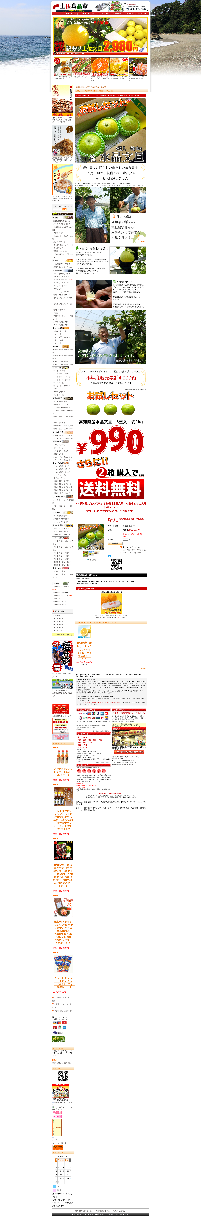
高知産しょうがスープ (61, 283)
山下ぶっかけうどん (61, 522)
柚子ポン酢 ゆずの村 (61, 386)
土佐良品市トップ (82, 87)
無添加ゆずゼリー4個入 (62, 565)
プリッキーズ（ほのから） (63, 380)
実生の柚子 (57, 389)
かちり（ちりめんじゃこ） (63, 460)
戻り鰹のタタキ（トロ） (62, 224)
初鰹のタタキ (58, 233)
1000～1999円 (58, 618)
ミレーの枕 (57, 343)
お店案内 (122, 1211)
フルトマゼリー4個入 (61, 556)
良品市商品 (95, 87)
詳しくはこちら (94, 704)
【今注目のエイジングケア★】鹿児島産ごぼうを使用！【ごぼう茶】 (62, 120)
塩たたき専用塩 (59, 242)
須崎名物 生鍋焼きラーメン (63, 519)
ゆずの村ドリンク (60, 478)
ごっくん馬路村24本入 (61, 472)
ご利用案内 (104, 13)
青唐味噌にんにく (60, 310)
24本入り (59, 292)
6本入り (67, 292)
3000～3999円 (58, 624)
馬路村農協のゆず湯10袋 (62, 487)
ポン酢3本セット (59, 395)
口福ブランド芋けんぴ (61, 361)
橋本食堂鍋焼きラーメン (62, 516)
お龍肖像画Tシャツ (63, 407)
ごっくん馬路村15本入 (61, 469)
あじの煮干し (58, 448)
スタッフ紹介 (136, 757)
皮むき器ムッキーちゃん (62, 267)
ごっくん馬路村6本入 (61, 466)
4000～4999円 (58, 627)
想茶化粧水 (57, 598)
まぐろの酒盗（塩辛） (61, 325)
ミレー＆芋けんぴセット (62, 337)
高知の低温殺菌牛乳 (61, 531)
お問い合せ (117, 13)
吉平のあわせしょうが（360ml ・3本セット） (64, 772)
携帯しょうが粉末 (60, 286)
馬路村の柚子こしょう (61, 493)
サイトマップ (143, 13)
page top (143, 669)
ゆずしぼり (57, 289)
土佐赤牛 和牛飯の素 (61, 276)
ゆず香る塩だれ (59, 392)
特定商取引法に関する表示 (108, 1211)
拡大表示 (93, 560)
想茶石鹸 (56, 592)
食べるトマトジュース (61, 571)
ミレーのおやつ (59, 340)
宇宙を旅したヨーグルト (62, 534)
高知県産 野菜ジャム (61, 280)
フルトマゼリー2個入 (61, 559)
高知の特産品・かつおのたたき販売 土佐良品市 (112, 3)
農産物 (103, 87)
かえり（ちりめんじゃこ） (63, 457)
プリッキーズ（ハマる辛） (63, 377)
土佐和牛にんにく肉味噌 (62, 435)
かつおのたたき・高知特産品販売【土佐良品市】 (99, 1214)
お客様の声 (129, 13)
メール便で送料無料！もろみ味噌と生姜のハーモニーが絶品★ (62, 198)
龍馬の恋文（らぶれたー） (63, 429)
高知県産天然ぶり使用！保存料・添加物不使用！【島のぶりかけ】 (62, 160)
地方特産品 (58, 1149)
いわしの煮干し (59, 445)
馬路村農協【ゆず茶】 (61, 481)
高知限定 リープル (61, 528)
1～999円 (56, 615)
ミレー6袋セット (59, 334)
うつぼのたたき (59, 248)
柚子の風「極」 (59, 383)
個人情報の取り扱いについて (86, 1211)
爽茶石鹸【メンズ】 (61, 595)
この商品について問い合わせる (135, 550)
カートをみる (71, 13)
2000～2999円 (58, 621)
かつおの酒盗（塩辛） (61, 322)
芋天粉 (56, 313)
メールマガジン (58, 1048)
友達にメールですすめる (132, 553)
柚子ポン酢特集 (59, 371)
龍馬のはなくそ (59, 423)
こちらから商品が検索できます (62, 206)
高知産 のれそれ (60, 251)
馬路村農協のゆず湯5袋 (62, 484)
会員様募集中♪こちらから (62, 716)
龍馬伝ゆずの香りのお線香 (63, 426)
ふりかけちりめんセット (62, 451)
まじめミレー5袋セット (62, 331)
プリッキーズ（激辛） (61, 374)
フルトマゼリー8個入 (61, 553)
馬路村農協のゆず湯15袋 (62, 490)
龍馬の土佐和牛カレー (61, 295)
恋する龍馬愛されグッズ (62, 401)
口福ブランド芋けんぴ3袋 (63, 364)
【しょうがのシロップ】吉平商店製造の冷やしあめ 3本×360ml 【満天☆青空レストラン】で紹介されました (64, 819)
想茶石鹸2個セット (60, 601)
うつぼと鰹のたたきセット (63, 245)
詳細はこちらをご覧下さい (103, 763)
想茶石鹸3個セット (60, 604)
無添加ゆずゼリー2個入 (62, 562)
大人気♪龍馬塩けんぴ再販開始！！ (62, 675)
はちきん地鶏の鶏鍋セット (63, 438)
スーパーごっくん (60, 475)
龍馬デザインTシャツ (61, 405)
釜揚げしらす (58, 454)
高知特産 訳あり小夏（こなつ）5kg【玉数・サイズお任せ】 (84, 649)
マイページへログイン (88, 13)
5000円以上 (57, 630)
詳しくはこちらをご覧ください (102, 731)
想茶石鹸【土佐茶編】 (61, 586)
